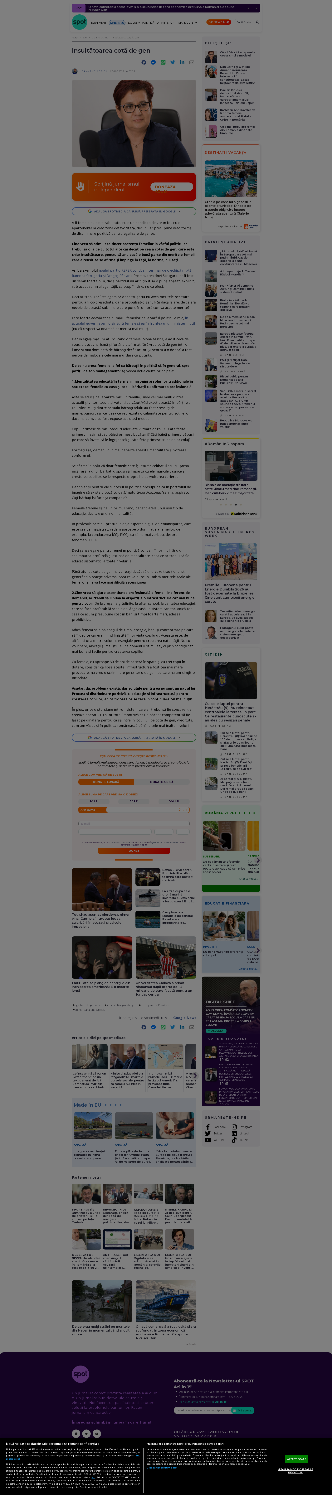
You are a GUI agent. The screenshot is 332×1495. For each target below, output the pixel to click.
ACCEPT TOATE (296, 1459)
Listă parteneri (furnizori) (162, 1467)
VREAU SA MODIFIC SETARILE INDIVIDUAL (295, 1471)
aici (93, 1477)
